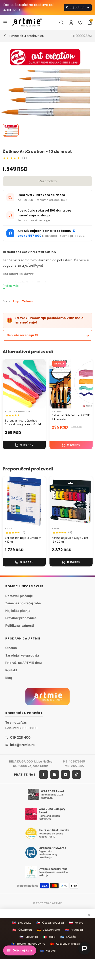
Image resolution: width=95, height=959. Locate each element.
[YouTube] (65, 774)
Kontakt (11, 670)
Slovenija (28, 937)
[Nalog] (71, 22)
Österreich (22, 930)
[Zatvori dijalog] (89, 914)
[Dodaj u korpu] (24, 445)
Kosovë (47, 951)
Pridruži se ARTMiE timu (23, 662)
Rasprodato (47, 181)
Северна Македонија (67, 944)
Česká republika (50, 922)
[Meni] (5, 22)
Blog (8, 677)
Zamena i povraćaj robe (23, 603)
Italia (49, 937)
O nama (11, 648)
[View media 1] (11, 130)
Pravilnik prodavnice (20, 618)
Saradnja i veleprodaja (22, 655)
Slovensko (21, 922)
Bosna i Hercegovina (28, 944)
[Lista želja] (80, 22)
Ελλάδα (68, 937)
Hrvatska (74, 930)
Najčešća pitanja (17, 610)
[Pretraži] (61, 22)
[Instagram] (54, 774)
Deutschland (48, 930)
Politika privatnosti (19, 625)
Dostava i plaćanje (19, 595)
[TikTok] (76, 774)
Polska (76, 922)
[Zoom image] (45, 115)
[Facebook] (43, 774)
